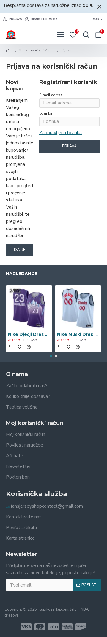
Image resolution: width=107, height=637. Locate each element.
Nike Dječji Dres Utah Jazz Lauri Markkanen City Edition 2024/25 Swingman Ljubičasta (29, 334)
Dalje (19, 249)
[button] (51, 356)
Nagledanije (21, 273)
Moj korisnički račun (34, 50)
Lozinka (45, 113)
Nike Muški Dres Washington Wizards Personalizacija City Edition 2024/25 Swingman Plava (78, 334)
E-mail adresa (51, 95)
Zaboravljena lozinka (60, 132)
